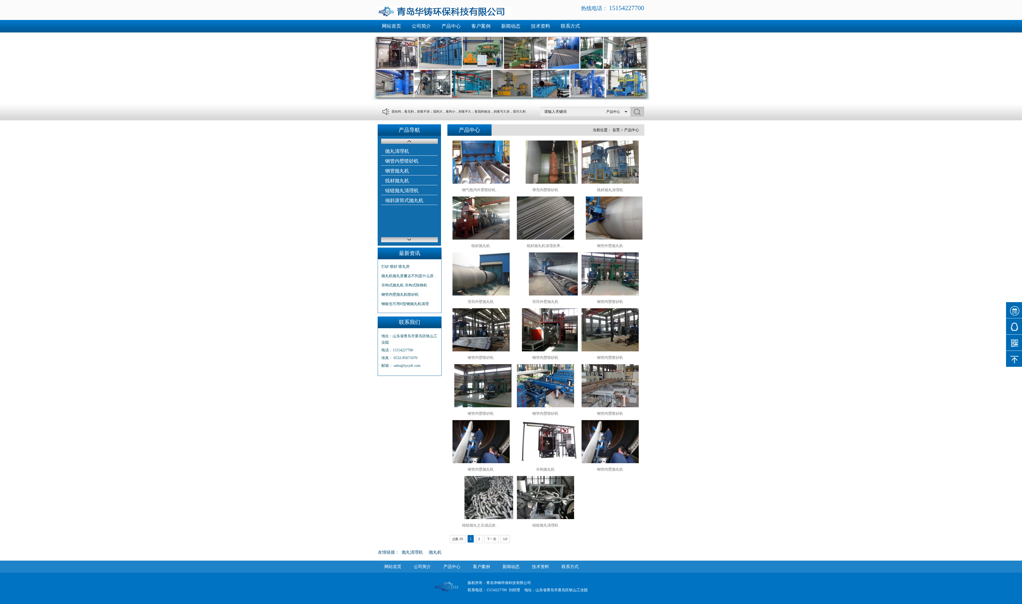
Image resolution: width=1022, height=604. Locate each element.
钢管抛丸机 (397, 171)
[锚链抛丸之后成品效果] (480, 497)
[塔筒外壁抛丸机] (480, 273)
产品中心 (451, 26)
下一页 (491, 539)
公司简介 (421, 26)
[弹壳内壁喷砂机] (545, 162)
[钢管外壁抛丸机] (610, 218)
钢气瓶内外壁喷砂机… (480, 190)
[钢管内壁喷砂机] (610, 273)
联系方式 (570, 26)
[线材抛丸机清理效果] (545, 218)
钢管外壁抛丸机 (610, 246)
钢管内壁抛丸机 (481, 469)
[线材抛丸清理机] (610, 162)
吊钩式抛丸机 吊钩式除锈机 (404, 285)
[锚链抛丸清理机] (545, 497)
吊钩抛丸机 (545, 469)
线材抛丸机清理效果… (545, 246)
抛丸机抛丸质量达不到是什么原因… (409, 276)
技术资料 (540, 26)
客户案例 (481, 26)
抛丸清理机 (397, 151)
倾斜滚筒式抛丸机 (404, 200)
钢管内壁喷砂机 (402, 161)
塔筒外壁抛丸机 (481, 302)
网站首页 (391, 26)
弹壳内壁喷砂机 (545, 190)
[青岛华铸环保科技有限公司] (445, 15)
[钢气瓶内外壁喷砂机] (480, 162)
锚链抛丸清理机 (402, 190)
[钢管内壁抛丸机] (480, 441)
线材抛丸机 (397, 180)
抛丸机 (435, 552)
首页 (616, 130)
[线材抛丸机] (480, 218)
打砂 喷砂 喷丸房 (395, 267)
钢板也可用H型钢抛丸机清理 (405, 304)
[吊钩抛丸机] (545, 441)
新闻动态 (510, 26)
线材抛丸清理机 (610, 190)
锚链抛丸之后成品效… (480, 525)
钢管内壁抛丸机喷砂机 (400, 295)
